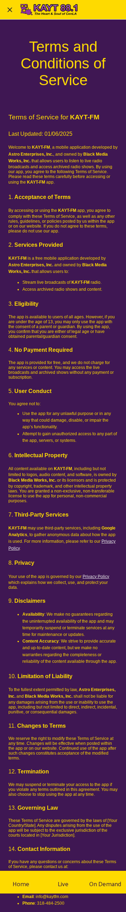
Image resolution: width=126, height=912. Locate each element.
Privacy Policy (96, 576)
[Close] (10, 10)
